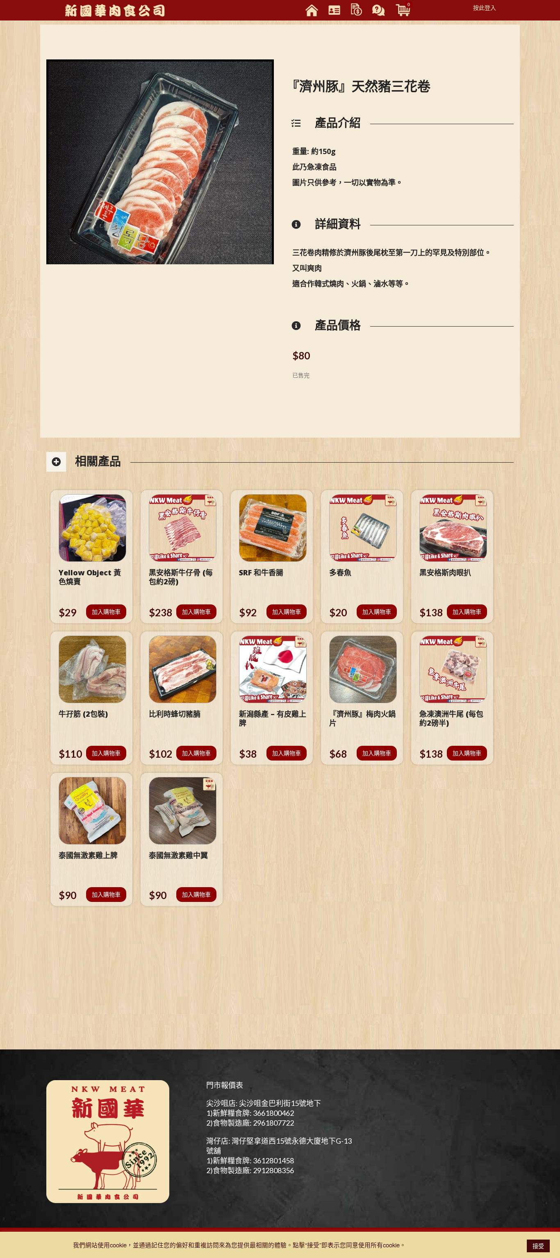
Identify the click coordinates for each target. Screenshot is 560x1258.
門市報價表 (224, 1085)
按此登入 (484, 7)
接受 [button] (538, 1246)
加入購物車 (106, 611)
